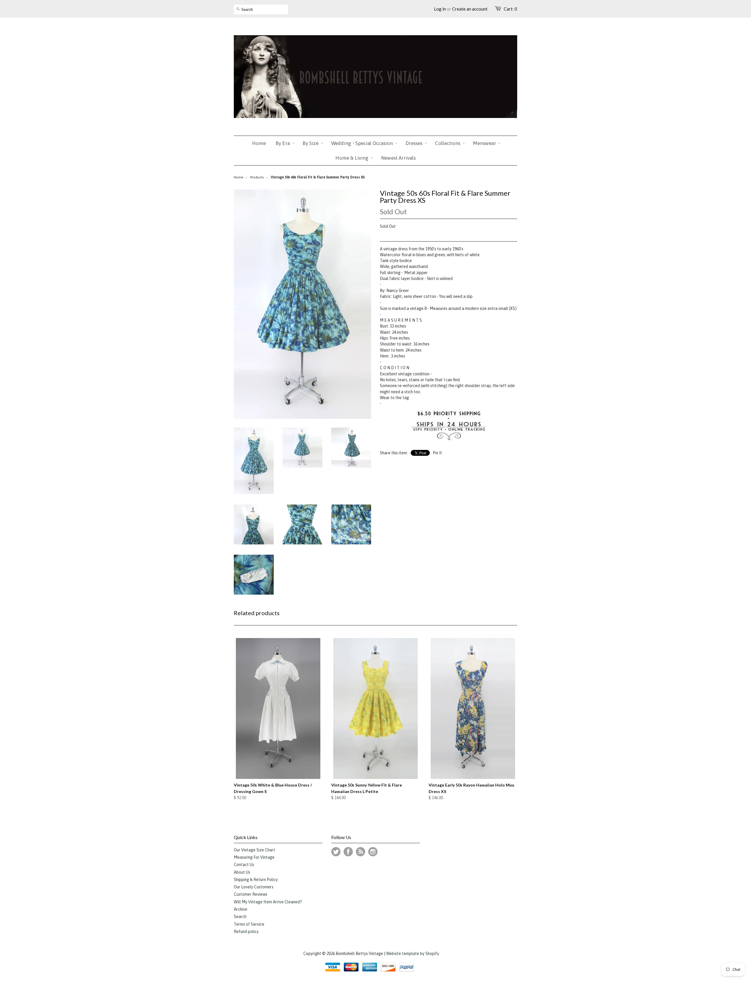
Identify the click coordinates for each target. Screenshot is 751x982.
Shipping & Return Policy (256, 879)
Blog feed (360, 851)
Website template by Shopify (412, 953)
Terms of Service (249, 924)
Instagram (373, 851)
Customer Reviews (250, 894)
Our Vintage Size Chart (254, 850)
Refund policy (246, 931)
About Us (242, 872)
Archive (240, 909)
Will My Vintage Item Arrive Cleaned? (268, 902)
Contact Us (244, 864)
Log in (440, 8)
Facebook (348, 851)
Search (240, 916)
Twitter (336, 851)
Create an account (470, 8)
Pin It (437, 452)
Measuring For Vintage (254, 857)
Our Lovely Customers (253, 887)
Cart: (510, 8)
